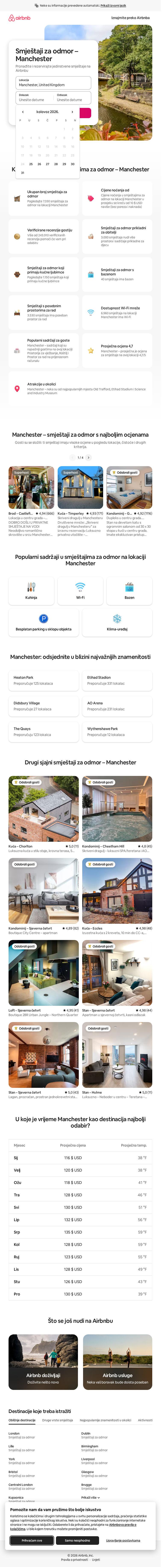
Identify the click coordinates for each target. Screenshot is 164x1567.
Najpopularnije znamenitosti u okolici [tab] (105, 1420)
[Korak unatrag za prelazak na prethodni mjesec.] (23, 112)
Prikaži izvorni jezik (113, 5)
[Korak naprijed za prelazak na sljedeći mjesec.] (72, 112)
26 (39, 164)
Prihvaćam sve (32, 1540)
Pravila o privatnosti (74, 1560)
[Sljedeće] (88, 457)
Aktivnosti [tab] (145, 1420)
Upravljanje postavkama (123, 1540)
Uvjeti (96, 1560)
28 (56, 164)
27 (47, 164)
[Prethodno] (72, 457)
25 (31, 164)
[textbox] (34, 99)
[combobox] (53, 84)
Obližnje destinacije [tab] (22, 1420)
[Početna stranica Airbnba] (19, 18)
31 (22, 173)
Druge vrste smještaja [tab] (57, 1420)
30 (73, 164)
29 (64, 164)
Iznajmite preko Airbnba (130, 18)
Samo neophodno (77, 1540)
